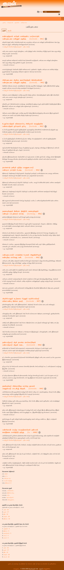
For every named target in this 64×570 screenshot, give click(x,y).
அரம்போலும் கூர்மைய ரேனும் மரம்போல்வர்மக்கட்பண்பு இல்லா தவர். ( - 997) (21, 300)
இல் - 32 (6, 514)
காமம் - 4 (6, 535)
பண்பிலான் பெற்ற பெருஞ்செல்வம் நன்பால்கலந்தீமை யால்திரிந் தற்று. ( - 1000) (20, 431)
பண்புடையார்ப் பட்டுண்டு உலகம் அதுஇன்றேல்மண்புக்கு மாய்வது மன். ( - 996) (21, 256)
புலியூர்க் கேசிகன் (9, 47)
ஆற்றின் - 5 (7, 529)
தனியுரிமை (53, 564)
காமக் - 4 (6, 538)
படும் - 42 (6, 509)
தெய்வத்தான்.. (10, 497)
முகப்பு (10, 564)
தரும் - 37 (6, 512)
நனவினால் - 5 (7, 533)
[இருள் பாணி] (59, 14)
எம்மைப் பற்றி (31, 564)
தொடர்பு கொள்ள (42, 564)
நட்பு (6, 476)
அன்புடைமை (7, 478)
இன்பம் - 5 (6, 531)
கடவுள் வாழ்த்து (8, 480)
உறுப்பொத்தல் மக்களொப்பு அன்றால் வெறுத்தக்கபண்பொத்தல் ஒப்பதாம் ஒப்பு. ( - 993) (23, 125)
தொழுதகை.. (11, 499)
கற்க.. (8, 495)
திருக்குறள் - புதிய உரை (22, 47)
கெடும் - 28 (7, 516)
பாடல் (9, 30)
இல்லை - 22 (7, 519)
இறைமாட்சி (8, 483)
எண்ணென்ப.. (10, 490)
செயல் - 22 (7, 557)
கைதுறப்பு (16, 569)
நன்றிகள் (23, 564)
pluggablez (46, 569)
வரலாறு (16, 564)
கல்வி (6, 474)
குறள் (4, 30)
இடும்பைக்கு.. (11, 493)
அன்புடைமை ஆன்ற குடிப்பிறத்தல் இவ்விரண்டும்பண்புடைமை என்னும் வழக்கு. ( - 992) (23, 81)
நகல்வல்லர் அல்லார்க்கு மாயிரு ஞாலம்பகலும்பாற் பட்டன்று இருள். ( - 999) (22, 387)
